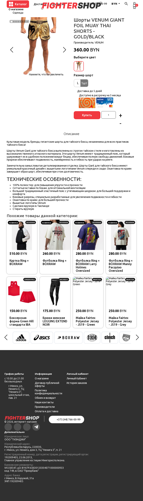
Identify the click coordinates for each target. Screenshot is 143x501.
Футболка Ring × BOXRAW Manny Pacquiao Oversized (121, 265)
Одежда (18, 12)
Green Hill (29, 279)
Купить (87, 115)
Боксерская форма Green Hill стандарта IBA (21, 321)
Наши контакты (44, 402)
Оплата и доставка (46, 411)
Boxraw (30, 222)
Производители (45, 406)
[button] (11, 50)
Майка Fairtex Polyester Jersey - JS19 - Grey (120, 321)
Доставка (40, 4)
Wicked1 (64, 279)
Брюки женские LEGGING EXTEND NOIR (55, 321)
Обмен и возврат (45, 397)
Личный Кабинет (77, 378)
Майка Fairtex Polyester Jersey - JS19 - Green (87, 321)
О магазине (16, 9)
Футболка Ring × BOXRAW (54, 262)
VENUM (99, 42)
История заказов (77, 382)
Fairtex (97, 279)
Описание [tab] (71, 134)
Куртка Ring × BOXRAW (19, 262)
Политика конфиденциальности (48, 392)
